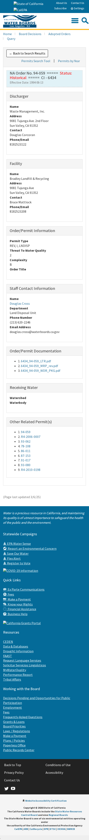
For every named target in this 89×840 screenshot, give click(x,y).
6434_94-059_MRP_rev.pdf (39, 366)
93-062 (25, 441)
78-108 (25, 446)
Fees (10, 594)
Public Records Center (18, 750)
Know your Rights (19, 604)
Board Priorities (14, 726)
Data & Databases (15, 646)
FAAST (7, 656)
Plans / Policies (14, 740)
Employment (12, 707)
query (11, 39)
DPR (46, 829)
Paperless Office (14, 745)
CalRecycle (36, 829)
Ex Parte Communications (25, 589)
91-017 (25, 460)
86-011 (25, 451)
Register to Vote (18, 563)
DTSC (53, 829)
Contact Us (77, 3)
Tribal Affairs (12, 679)
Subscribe (60, 8)
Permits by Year (69, 61)
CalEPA (18, 829)
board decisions (30, 34)
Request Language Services (22, 660)
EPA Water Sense (18, 543)
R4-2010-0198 (30, 470)
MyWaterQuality (14, 670)
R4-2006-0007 (30, 437)
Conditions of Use (58, 765)
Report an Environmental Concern (31, 548)
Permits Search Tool (35, 61)
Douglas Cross (20, 303)
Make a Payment (18, 599)
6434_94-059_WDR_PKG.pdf (40, 370)
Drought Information (18, 651)
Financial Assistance (21, 609)
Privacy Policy (14, 772)
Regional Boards (58, 814)
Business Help (17, 614)
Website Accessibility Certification (46, 800)
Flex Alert (13, 558)
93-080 (25, 465)
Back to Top (12, 765)
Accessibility (54, 772)
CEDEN (8, 642)
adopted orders (59, 34)
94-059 (25, 432)
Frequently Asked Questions (22, 717)
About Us (61, 3)
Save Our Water (17, 553)
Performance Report (18, 675)
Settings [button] (78, 8)
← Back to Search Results (27, 53)
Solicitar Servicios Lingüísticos (24, 665)
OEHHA (61, 829)
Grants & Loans (14, 722)
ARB (26, 829)
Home (7, 34)
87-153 (25, 456)
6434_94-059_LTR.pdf (36, 361)
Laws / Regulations (16, 731)
